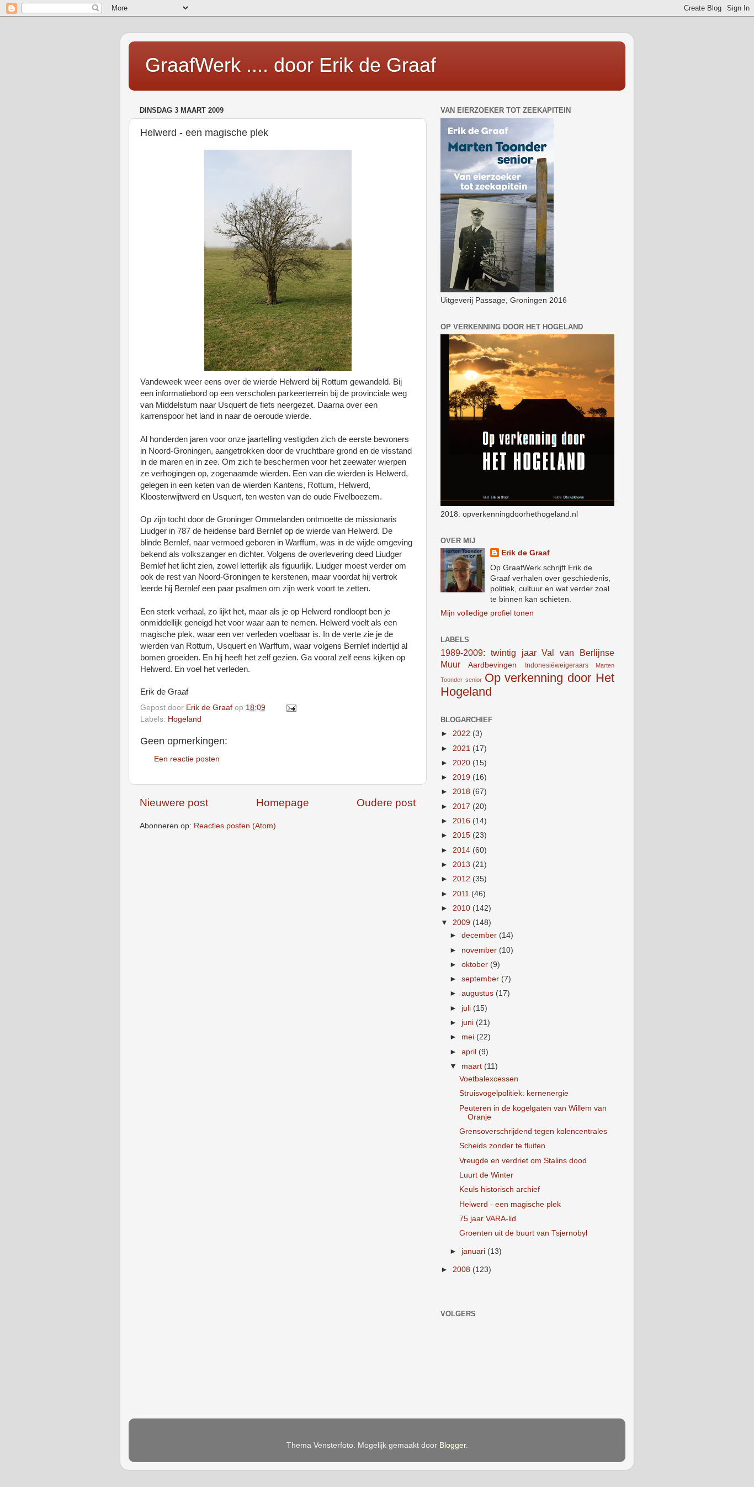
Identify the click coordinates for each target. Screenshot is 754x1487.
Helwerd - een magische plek (510, 1204)
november (480, 950)
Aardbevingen (492, 665)
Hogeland (184, 719)
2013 (462, 864)
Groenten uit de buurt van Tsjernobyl (523, 1233)
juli (467, 1008)
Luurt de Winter (486, 1175)
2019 (462, 777)
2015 (462, 835)
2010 (462, 908)
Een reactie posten (187, 759)
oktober (475, 964)
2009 (462, 922)
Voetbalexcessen (488, 1079)
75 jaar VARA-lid (487, 1219)
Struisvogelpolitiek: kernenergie (514, 1093)
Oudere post (386, 802)
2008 (462, 1269)
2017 (462, 806)
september (481, 979)
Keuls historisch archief (499, 1189)
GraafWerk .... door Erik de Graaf (290, 65)
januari (474, 1251)
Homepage (282, 802)
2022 (462, 733)
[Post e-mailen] (291, 707)
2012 (462, 879)
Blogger (452, 1445)
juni (468, 1022)
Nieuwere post (174, 802)
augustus (478, 993)
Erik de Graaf (525, 553)
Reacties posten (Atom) (235, 826)
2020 (462, 763)
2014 (462, 850)
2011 (462, 894)
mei (468, 1037)
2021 (462, 748)
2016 (462, 821)
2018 (462, 791)
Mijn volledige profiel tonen (487, 613)
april (470, 1052)
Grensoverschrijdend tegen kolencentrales (533, 1131)
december (480, 935)
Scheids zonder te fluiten (502, 1146)
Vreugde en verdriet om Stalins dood (523, 1161)
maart (472, 1066)
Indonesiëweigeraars (556, 665)
